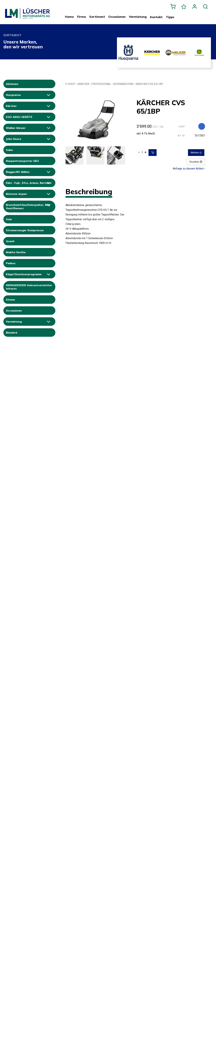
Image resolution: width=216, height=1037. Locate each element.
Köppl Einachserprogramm (24, 274)
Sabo (9, 150)
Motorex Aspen (16, 194)
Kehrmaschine (123, 84)
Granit (10, 241)
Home (69, 16)
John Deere (13, 139)
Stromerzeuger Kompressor (25, 230)
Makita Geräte (16, 252)
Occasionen (14, 310)
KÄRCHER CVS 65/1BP (149, 84)
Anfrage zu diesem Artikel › (189, 168)
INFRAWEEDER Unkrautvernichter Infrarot (29, 286)
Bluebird (11, 332)
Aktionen (12, 84)
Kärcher (11, 106)
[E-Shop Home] (27, 10)
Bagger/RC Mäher (18, 172)
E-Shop (70, 84)
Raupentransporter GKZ (22, 161)
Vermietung (14, 321)
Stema (10, 299)
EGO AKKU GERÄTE (19, 117)
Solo (9, 219)
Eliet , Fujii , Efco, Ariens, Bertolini (28, 183)
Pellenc (11, 263)
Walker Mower (16, 128)
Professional (101, 84)
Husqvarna (13, 95)
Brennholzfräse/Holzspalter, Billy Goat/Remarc (28, 206)
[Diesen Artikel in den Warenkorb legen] (152, 152)
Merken (195, 152)
